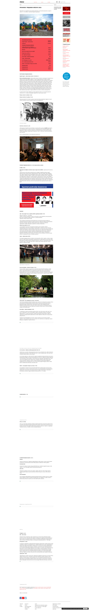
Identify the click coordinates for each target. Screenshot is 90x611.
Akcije (42, 2)
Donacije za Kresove (66, 52)
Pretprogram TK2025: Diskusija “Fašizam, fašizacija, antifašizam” (66, 65)
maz (56, 8)
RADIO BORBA (27, 607)
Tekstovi (35, 2)
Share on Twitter (26, 598)
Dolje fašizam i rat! (65, 58)
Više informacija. (80, 608)
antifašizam (56, 7)
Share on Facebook (21, 598)
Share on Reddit (23, 598)
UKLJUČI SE (26, 603)
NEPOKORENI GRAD (28, 606)
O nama (48, 2)
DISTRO (26, 605)
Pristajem (85, 608)
